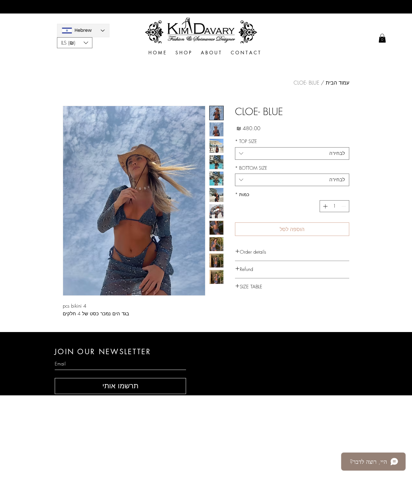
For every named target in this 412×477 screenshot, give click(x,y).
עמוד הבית (337, 82)
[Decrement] (344, 206)
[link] (382, 38)
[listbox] (74, 42)
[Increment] (325, 206)
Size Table (280, 426)
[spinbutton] (334, 206)
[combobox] (292, 153)
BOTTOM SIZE (251, 168)
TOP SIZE (246, 141)
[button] (74, 42)
